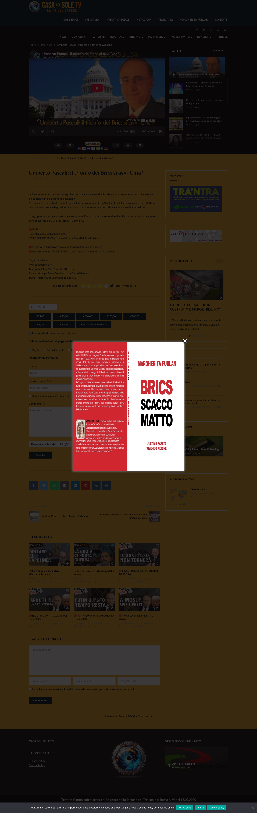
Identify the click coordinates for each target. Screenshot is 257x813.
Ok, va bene (185, 807)
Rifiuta (200, 807)
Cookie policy (216, 807)
